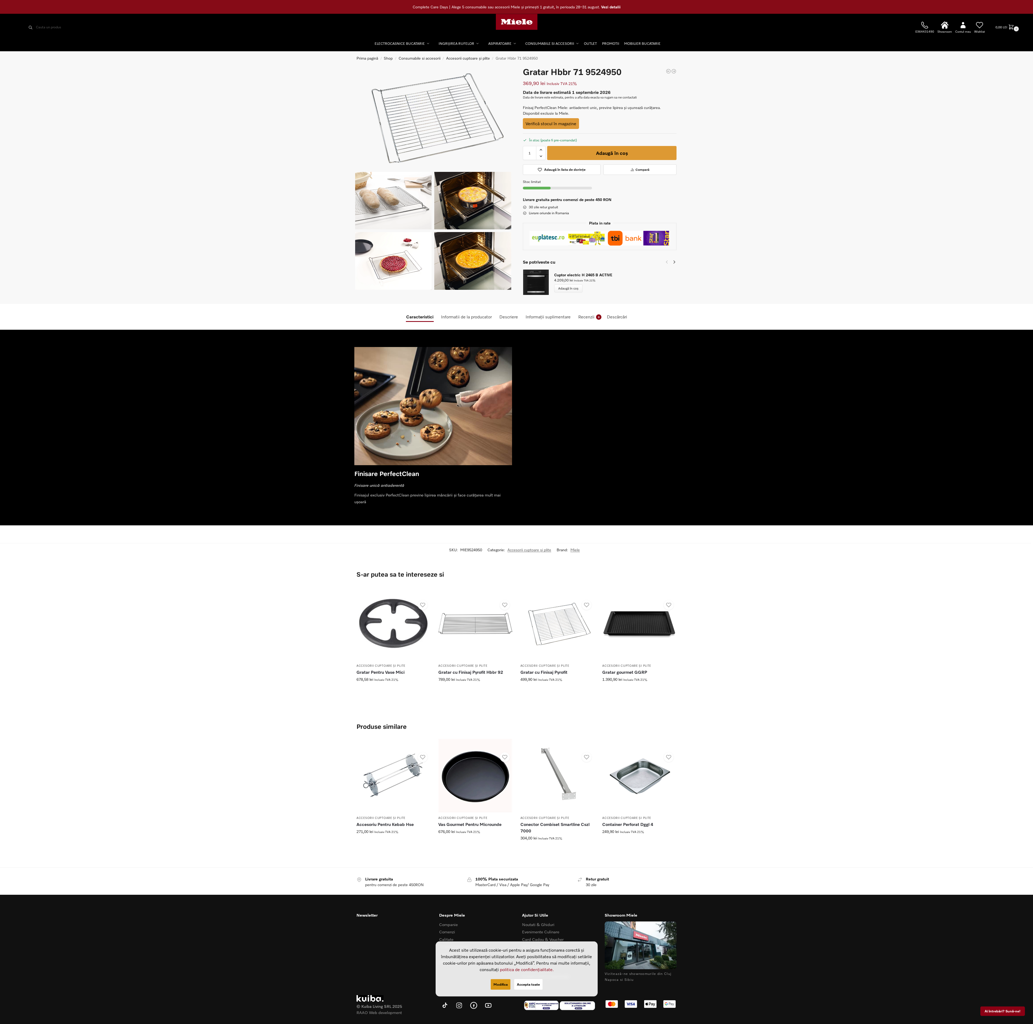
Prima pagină (367, 58)
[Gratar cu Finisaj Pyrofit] (557, 623)
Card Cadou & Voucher (543, 939)
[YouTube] (488, 1005)
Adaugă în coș (612, 153)
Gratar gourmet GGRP (624, 672)
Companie (448, 924)
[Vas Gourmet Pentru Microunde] (475, 775)
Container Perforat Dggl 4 (627, 824)
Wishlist (979, 31)
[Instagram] (459, 1005)
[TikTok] (444, 1005)
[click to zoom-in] (433, 117)
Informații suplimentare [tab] (548, 316)
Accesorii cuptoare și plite (468, 58)
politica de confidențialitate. (527, 969)
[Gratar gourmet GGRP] (639, 623)
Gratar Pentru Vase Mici (380, 672)
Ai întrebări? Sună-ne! (1003, 1011)
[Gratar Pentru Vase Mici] (393, 623)
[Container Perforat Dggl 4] (639, 775)
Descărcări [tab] (617, 316)
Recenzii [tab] (589, 316)
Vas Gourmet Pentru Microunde (470, 824)
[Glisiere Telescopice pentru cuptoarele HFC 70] (668, 71)
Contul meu (963, 31)
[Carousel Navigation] (669, 262)
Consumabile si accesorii (419, 58)
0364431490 (924, 31)
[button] (1006, 27)
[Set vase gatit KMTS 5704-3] (674, 71)
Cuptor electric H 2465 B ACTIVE (583, 275)
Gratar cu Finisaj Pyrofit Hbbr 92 (470, 672)
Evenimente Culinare (540, 931)
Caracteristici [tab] (419, 316)
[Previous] (667, 262)
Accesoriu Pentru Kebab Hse (385, 824)
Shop (388, 58)
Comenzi (447, 931)
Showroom (944, 31)
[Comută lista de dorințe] (423, 605)
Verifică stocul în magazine (551, 123)
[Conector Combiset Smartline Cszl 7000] (557, 775)
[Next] (674, 262)
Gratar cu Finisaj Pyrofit (543, 672)
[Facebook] (473, 1005)
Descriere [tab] (508, 316)
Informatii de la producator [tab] (466, 316)
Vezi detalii (611, 7)
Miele (575, 549)
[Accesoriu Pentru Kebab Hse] (393, 775)
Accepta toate (528, 984)
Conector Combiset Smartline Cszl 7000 (555, 828)
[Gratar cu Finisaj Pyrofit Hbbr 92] (475, 623)
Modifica (500, 984)
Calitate (446, 939)
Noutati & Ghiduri (538, 924)
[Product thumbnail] (538, 282)
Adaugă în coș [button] (393, 703)
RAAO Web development (379, 1012)
